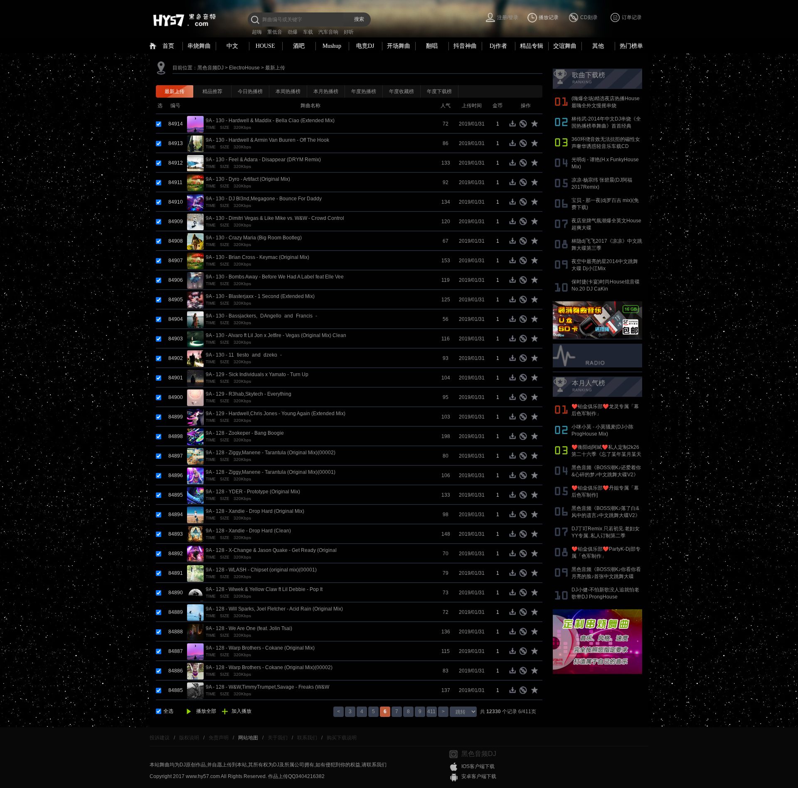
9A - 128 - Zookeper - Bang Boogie (245, 433)
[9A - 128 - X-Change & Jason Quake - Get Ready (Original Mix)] (195, 554)
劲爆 (293, 32)
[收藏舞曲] (535, 126)
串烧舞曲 (199, 46)
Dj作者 (498, 46)
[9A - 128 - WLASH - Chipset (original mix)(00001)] (195, 573)
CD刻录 (589, 17)
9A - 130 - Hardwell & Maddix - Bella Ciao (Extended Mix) (270, 120)
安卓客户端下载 (478, 776)
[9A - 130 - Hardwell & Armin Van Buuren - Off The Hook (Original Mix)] (195, 143)
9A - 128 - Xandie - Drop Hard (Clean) (248, 531)
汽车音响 (328, 32)
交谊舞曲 (564, 46)
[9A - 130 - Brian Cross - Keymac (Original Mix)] (195, 260)
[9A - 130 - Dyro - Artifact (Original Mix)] (195, 182)
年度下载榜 (439, 91)
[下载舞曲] (514, 126)
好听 (349, 32)
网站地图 (248, 738)
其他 (598, 46)
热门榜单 (631, 46)
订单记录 (632, 17)
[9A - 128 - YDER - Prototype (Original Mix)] (195, 495)
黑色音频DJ (210, 68)
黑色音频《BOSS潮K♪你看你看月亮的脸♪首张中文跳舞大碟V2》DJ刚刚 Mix (606, 576)
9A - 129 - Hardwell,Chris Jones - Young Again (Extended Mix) (275, 413)
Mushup (332, 46)
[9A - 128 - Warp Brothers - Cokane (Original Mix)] (195, 651)
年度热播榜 (363, 91)
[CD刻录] (525, 126)
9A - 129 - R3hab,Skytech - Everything (248, 394)
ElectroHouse (244, 68)
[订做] (597, 642)
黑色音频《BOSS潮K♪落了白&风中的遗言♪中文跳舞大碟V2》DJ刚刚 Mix (605, 515)
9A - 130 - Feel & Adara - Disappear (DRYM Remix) (263, 160)
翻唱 (432, 46)
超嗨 (257, 32)
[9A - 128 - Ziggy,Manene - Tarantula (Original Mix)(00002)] (195, 456)
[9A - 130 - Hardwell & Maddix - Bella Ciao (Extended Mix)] (195, 124)
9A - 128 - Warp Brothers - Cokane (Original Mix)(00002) (269, 667)
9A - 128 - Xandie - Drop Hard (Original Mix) (255, 511)
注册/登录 (507, 17)
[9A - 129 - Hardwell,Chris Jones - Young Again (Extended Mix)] (195, 417)
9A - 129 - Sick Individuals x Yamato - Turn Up (257, 374)
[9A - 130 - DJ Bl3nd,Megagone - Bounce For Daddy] (195, 202)
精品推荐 (212, 91)
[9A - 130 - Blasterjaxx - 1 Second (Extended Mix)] (195, 300)
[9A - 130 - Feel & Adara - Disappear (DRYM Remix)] (195, 163)
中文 (232, 46)
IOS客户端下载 (478, 766)
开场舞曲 (398, 46)
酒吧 (299, 46)
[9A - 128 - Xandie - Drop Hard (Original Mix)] (195, 514)
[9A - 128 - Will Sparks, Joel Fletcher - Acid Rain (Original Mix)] (195, 612)
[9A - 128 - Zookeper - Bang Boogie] (195, 436)
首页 (168, 46)
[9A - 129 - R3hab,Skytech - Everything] (195, 397)
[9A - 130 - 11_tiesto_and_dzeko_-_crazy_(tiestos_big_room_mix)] (195, 358)
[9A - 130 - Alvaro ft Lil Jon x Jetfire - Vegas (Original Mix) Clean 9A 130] (195, 339)
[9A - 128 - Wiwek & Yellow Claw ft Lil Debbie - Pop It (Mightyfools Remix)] (195, 593)
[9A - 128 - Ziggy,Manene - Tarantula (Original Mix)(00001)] (195, 475)
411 (431, 711)
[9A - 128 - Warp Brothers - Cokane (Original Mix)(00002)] (195, 671)
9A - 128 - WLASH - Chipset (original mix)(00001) (261, 570)
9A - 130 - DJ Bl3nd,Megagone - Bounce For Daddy (264, 199)
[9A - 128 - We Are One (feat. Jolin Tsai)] (195, 632)
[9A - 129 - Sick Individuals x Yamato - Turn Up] (195, 378)
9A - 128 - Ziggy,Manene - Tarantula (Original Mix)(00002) (270, 453)
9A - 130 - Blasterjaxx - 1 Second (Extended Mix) (260, 296)
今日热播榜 (250, 91)
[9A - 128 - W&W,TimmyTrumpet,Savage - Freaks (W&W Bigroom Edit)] (195, 690)
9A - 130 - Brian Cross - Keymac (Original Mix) (257, 257)
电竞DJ (365, 46)
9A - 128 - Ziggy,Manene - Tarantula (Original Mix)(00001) (270, 472)
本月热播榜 (325, 91)
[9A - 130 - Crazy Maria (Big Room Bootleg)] (195, 241)
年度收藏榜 (401, 91)
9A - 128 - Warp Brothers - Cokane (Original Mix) (260, 648)
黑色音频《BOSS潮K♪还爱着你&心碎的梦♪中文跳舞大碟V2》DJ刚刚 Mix (606, 475)
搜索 (359, 19)
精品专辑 (531, 46)
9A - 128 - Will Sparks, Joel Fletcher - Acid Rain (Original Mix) (274, 609)
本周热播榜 (288, 91)
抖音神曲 (465, 46)
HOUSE (265, 46)
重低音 (274, 32)
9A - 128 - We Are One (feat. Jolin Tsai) (249, 628)
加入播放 (241, 711)
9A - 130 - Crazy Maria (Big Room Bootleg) (254, 238)
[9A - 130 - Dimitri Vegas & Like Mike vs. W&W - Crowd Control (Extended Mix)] (195, 221)
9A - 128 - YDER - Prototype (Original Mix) (253, 492)
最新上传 (275, 68)
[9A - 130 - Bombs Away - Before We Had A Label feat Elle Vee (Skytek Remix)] (195, 280)
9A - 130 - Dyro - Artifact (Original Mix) (248, 179)
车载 (308, 32)
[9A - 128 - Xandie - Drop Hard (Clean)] (195, 534)
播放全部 (206, 711)
